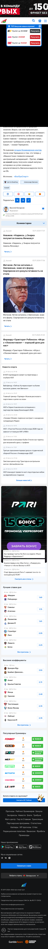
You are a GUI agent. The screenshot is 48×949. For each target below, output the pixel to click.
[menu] (45, 20)
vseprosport (4, 21)
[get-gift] (39, 21)
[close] (39, 26)
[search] (33, 21)
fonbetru (24, 474)
